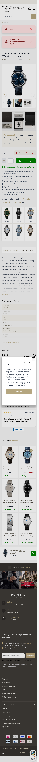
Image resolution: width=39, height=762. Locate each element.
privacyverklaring (10, 379)
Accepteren (19, 391)
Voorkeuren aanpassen (19, 398)
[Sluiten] (33, 358)
